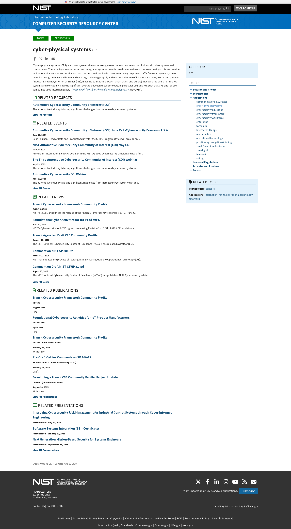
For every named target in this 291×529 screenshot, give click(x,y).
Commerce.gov (143, 525)
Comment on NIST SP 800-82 (53, 251)
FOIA (179, 518)
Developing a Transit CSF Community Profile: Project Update (75, 377)
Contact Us (39, 506)
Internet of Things (206, 130)
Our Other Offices (56, 506)
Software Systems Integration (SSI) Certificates (66, 428)
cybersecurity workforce (210, 118)
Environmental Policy (197, 518)
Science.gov (161, 525)
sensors (210, 188)
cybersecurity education (209, 110)
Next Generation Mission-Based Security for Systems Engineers (77, 439)
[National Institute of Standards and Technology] (60, 481)
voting (199, 158)
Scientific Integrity (221, 518)
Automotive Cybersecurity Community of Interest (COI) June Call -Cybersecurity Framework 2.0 (100, 130)
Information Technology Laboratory (55, 17)
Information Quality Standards (115, 525)
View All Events (41, 188)
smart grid (202, 150)
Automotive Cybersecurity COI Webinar (60, 174)
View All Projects (42, 114)
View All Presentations (46, 450)
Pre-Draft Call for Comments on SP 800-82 (62, 357)
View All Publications (45, 397)
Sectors (197, 170)
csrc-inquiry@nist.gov (246, 506)
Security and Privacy (204, 89)
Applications (62, 38)
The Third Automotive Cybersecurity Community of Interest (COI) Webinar (85, 159)
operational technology (209, 138)
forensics (201, 126)
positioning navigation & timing (214, 142)
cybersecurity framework (210, 114)
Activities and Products (206, 166)
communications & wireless (211, 101)
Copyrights (116, 518)
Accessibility (80, 518)
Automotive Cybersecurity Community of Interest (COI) (71, 105)
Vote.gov (188, 525)
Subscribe (248, 491)
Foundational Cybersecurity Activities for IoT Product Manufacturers (81, 317)
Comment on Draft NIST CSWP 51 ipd (58, 266)
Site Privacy (63, 518)
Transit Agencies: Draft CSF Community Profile (65, 235)
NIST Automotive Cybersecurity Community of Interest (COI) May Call (81, 145)
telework (201, 154)
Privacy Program (98, 518)
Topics (40, 38)
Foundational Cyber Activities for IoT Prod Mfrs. (66, 220)
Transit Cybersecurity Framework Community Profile (70, 204)
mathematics (203, 134)
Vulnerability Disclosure (138, 518)
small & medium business (210, 146)
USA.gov (175, 525)
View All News (41, 282)
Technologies (200, 93)
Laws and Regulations (205, 162)
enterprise (202, 122)
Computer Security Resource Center (75, 24)
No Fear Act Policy (164, 518)
